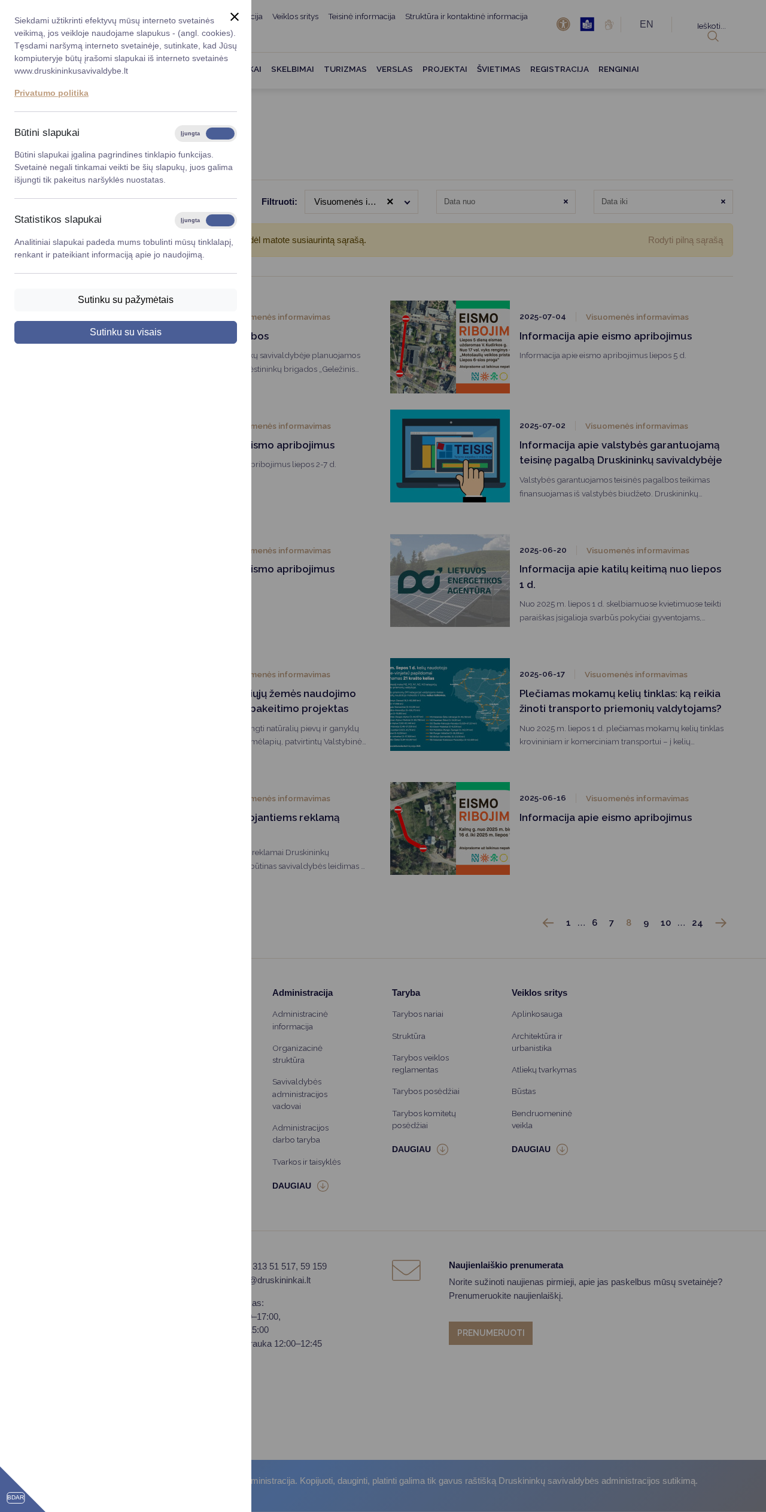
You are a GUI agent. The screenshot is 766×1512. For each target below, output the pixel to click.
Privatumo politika (51, 93)
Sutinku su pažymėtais (126, 300)
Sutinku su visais (126, 332)
